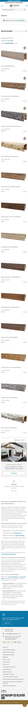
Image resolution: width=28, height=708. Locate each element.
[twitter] (10, 642)
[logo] (14, 5)
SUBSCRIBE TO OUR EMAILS (14, 0)
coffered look (17, 533)
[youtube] (15, 642)
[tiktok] (17, 642)
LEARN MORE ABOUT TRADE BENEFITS (14, 2)
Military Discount (7, 672)
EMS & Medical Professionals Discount (13, 679)
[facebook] (8, 642)
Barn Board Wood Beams (9, 427)
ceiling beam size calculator (8, 554)
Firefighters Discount (8, 674)
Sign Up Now (7, 623)
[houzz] (20, 642)
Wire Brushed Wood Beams (9, 156)
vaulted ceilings (19, 535)
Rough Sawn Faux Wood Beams (11, 216)
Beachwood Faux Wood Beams (10, 277)
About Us (5, 647)
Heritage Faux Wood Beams (9, 247)
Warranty (5, 657)
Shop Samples (20, 20)
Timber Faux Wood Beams (9, 397)
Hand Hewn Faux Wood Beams (10, 186)
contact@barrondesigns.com (13, 633)
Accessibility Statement (9, 667)
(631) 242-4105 (9, 631)
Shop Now (14, 473)
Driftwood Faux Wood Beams (10, 96)
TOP (24, 705)
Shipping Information (8, 654)
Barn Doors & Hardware (9, 685)
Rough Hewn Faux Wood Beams (11, 367)
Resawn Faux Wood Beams (9, 337)
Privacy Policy (6, 662)
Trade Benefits (7, 669)
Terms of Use (6, 659)
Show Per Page (5, 40)
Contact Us (6, 664)
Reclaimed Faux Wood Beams (10, 307)
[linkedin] (13, 642)
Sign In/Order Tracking (9, 649)
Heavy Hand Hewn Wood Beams (11, 126)
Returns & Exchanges (9, 652)
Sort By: (3, 43)
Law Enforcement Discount (10, 676)
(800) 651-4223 (9, 629)
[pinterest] (4, 642)
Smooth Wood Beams (7, 66)
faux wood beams (13, 576)
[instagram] (6, 642)
